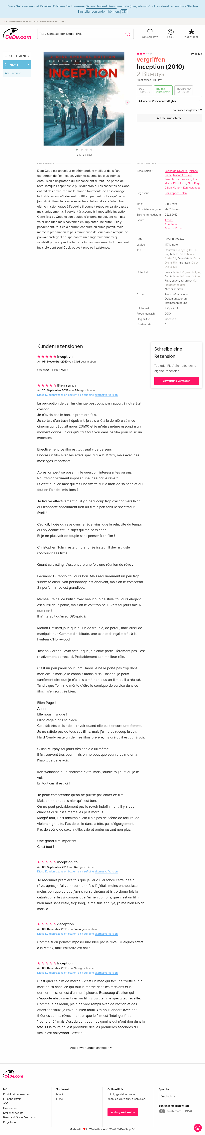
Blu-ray (163, 90)
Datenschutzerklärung (101, 6)
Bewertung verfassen (176, 381)
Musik (59, 1094)
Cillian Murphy (173, 187)
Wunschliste (150, 37)
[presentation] (127, 102)
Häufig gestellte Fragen (122, 1094)
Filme (13, 64)
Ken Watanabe (192, 187)
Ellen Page (179, 183)
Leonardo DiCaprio (176, 171)
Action (169, 220)
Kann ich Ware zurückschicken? (127, 1099)
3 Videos (87, 155)
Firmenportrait (12, 1099)
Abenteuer (171, 224)
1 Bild (78, 155)
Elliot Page (194, 183)
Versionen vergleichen (187, 110)
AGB (6, 1103)
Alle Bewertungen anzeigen (90, 1048)
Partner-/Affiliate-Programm (19, 1117)
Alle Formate (13, 73)
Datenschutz (11, 1108)
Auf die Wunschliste (169, 118)
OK (124, 12)
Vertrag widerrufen (123, 1112)
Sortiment (18, 56)
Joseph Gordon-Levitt (178, 179)
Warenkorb (192, 37)
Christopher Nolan (176, 193)
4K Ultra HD (184, 90)
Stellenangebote (13, 1113)
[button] (76, 150)
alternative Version (106, 395)
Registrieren (10, 1122)
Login (170, 37)
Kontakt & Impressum (16, 1094)
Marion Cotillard (182, 175)
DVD (144, 90)
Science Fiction (174, 228)
